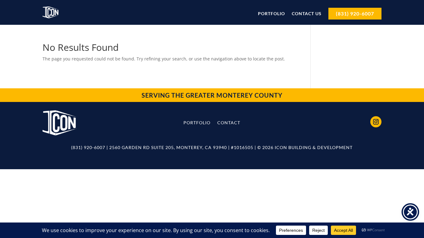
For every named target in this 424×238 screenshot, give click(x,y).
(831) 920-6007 (355, 13)
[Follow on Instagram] (375, 121)
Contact (228, 122)
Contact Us (307, 13)
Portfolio (271, 13)
